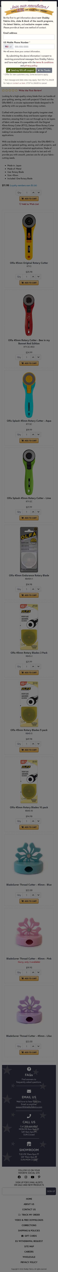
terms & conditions (44, 62)
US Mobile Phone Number (16, 42)
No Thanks (45, 70)
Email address (10, 32)
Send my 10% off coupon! (22, 70)
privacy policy (30, 65)
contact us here (19, 83)
